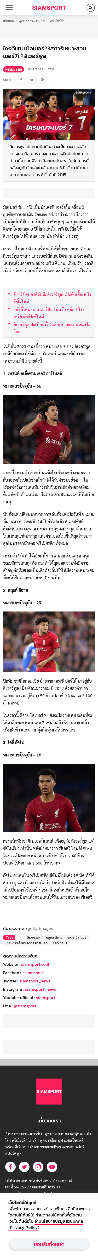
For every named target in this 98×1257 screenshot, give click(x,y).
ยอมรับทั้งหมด (49, 1244)
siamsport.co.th (35, 964)
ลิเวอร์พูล (33, 937)
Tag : (9, 937)
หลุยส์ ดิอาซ (54, 937)
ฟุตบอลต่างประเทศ (32, 21)
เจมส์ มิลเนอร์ (77, 937)
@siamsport (25, 1006)
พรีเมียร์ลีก (57, 21)
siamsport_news (34, 981)
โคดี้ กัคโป (60, 943)
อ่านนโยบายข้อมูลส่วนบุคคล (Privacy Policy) (45, 1224)
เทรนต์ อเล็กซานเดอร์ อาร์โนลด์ (27, 943)
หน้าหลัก (8, 21)
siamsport (34, 972)
